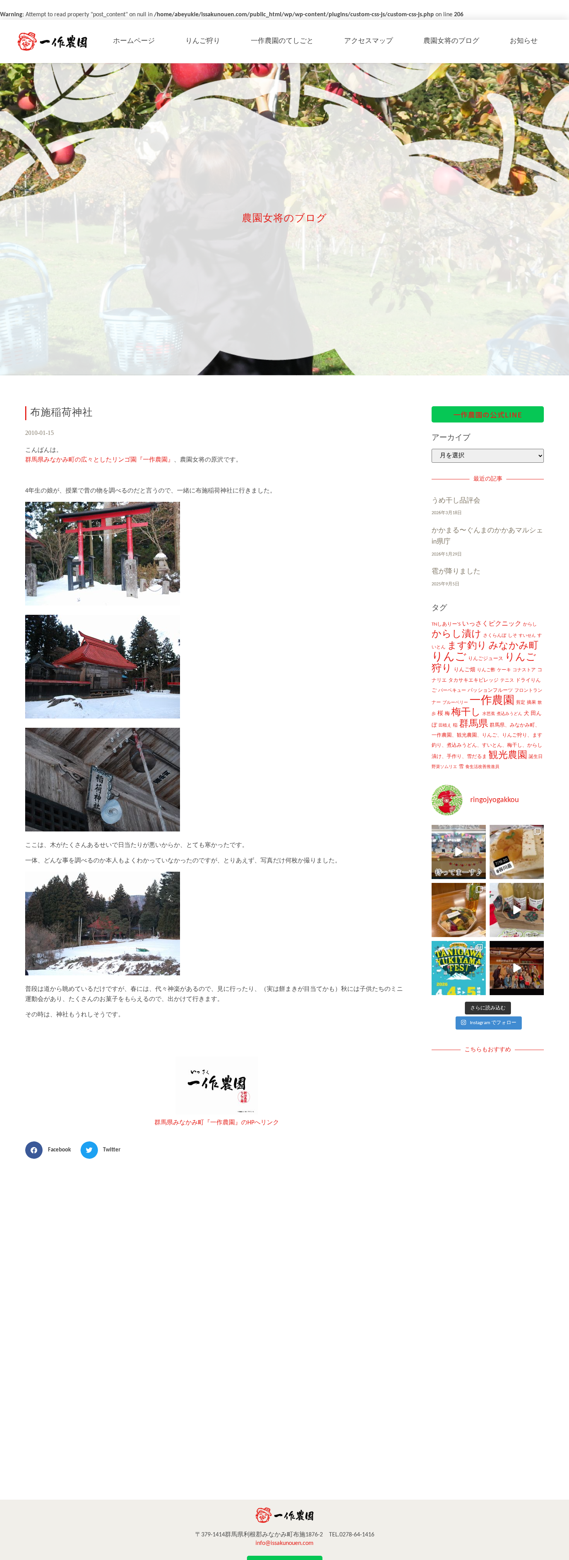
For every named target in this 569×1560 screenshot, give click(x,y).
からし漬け (457, 634)
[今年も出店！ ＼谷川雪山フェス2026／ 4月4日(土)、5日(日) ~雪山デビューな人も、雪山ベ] (459, 968)
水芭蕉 (488, 714)
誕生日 (536, 756)
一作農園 (492, 700)
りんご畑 (464, 669)
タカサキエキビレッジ (473, 680)
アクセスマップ (368, 41)
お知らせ (524, 41)
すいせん (527, 636)
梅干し (466, 712)
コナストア (524, 670)
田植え (445, 726)
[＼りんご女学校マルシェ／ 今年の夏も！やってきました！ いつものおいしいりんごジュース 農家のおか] (459, 852)
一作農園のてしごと (282, 41)
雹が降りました (456, 571)
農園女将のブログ (451, 41)
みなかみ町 (513, 646)
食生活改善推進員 (482, 767)
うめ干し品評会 (456, 501)
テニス (507, 680)
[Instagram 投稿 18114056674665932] (517, 910)
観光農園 (507, 755)
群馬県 (473, 724)
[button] (51, 1150)
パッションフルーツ (490, 690)
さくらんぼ (494, 635)
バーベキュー (452, 690)
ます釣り (467, 646)
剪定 (520, 702)
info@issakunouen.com (284, 1543)
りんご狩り (202, 41)
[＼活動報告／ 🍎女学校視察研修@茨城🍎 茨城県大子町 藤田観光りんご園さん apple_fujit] (517, 968)
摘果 (531, 702)
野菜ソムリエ (444, 767)
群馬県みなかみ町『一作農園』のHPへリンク (216, 1123)
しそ (512, 635)
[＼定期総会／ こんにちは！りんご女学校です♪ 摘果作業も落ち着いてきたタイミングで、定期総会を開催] (459, 910)
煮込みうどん (509, 714)
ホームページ (134, 41)
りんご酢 (486, 670)
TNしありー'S (446, 624)
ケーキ (504, 670)
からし (530, 624)
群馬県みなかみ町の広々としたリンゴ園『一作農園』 (99, 460)
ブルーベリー (455, 703)
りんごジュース (485, 658)
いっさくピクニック (491, 624)
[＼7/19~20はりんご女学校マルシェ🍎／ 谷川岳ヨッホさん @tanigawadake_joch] (517, 852)
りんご (449, 657)
